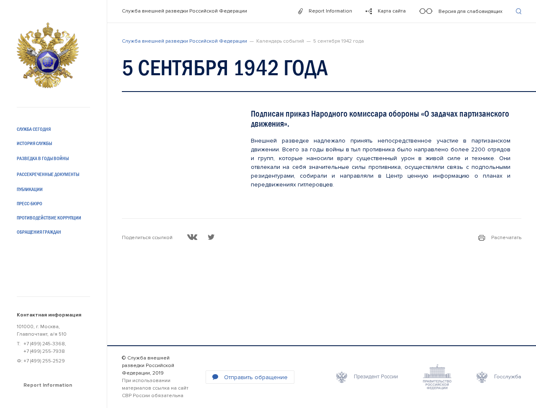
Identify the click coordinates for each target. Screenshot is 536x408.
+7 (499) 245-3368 (44, 344)
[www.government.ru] (437, 377)
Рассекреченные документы (48, 174)
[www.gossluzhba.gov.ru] (499, 377)
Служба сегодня (34, 129)
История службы (34, 143)
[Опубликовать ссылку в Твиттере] (211, 237)
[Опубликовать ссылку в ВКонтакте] (192, 237)
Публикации (30, 189)
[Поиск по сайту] (518, 11)
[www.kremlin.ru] (367, 377)
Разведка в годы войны (43, 158)
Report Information (47, 385)
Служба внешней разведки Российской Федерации (184, 11)
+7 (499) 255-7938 (44, 351)
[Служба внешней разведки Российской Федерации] (48, 55)
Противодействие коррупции (49, 218)
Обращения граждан (39, 232)
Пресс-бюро (29, 204)
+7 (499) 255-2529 (44, 361)
